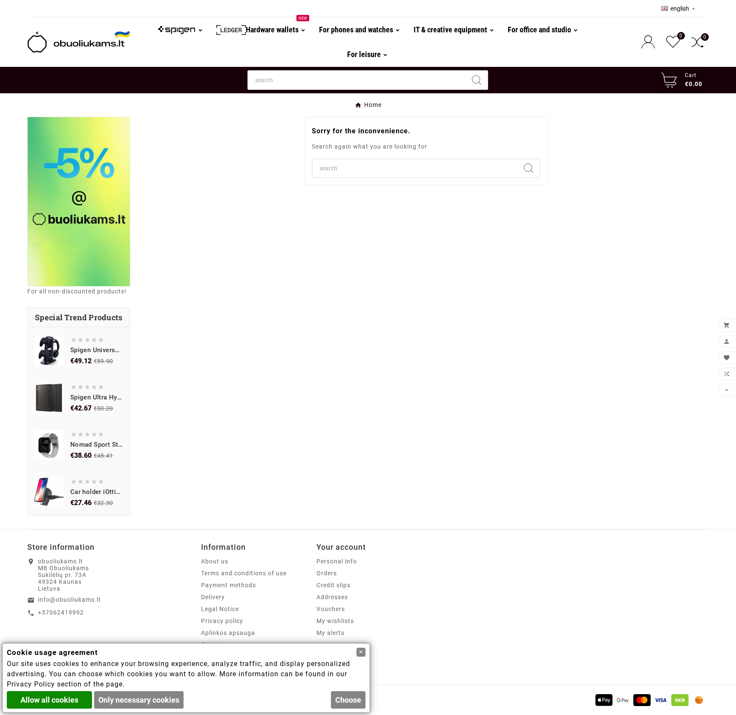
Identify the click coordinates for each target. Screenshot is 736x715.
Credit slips (333, 585)
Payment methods (228, 585)
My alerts (330, 632)
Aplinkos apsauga (228, 632)
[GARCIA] (180, 29)
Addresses (332, 597)
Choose (348, 699)
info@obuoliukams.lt (69, 599)
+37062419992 (61, 612)
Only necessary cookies (138, 699)
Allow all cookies (49, 699)
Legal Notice (220, 609)
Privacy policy (222, 620)
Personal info (336, 561)
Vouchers (330, 609)
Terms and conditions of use (244, 573)
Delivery (213, 597)
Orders (326, 573)
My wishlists (335, 620)
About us (214, 561)
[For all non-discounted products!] (78, 202)
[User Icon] (650, 42)
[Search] (476, 80)
